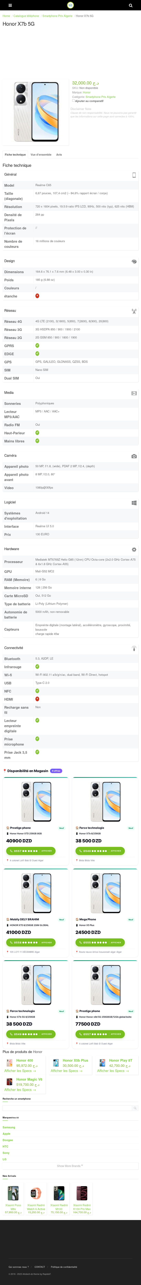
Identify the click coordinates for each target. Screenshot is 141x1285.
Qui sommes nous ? (19, 1266)
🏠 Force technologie (89, 827)
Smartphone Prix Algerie (101, 97)
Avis (59, 154)
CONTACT (40, 1266)
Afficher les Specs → (20, 1070)
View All (15, 1117)
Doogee (8, 1140)
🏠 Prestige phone (18, 827)
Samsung (9, 1127)
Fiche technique (15, 154)
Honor (37, 1051)
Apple (6, 1134)
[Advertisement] (70, 55)
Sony (6, 1153)
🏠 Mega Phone (85, 919)
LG (4, 1159)
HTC (5, 1146)
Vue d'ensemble (41, 154)
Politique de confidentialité (64, 1266)
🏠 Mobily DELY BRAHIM (22, 919)
